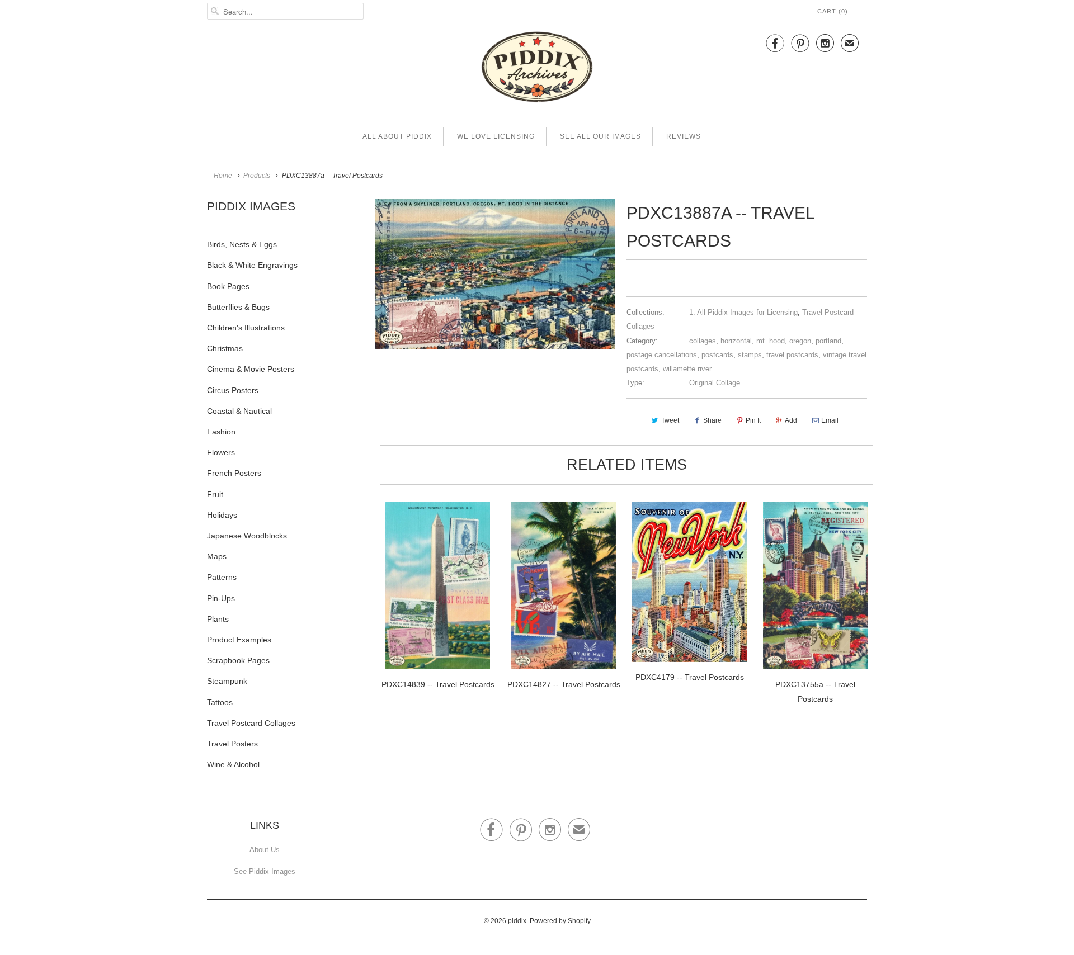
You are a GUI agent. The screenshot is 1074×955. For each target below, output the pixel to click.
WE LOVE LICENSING (496, 136)
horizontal (736, 341)
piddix (517, 921)
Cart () (832, 11)
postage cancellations (661, 355)
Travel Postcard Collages (251, 722)
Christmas (225, 348)
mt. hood (770, 341)
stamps (750, 355)
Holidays (222, 514)
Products (256, 175)
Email (830, 420)
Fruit (215, 494)
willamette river (687, 369)
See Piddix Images (264, 871)
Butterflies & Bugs (238, 306)
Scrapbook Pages (238, 660)
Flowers (221, 452)
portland (828, 341)
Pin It (753, 420)
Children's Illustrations (246, 327)
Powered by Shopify (560, 921)
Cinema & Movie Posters (250, 369)
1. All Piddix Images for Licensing (743, 312)
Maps (217, 556)
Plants (218, 618)
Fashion (221, 431)
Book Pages (228, 286)
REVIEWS (683, 136)
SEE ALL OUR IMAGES (600, 136)
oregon (800, 341)
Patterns (222, 577)
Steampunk (227, 681)
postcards (717, 355)
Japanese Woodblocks (247, 535)
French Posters (234, 473)
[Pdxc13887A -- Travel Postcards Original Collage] (495, 274)
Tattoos (220, 702)
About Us (264, 849)
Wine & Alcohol (233, 764)
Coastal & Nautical (239, 410)
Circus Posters (232, 390)
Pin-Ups (221, 598)
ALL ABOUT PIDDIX (397, 136)
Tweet (670, 420)
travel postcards (792, 355)
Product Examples (239, 639)
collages (702, 341)
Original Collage (714, 383)
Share (712, 420)
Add (791, 420)
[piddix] (537, 69)
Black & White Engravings (252, 265)
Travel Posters (232, 743)
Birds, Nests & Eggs (242, 244)
